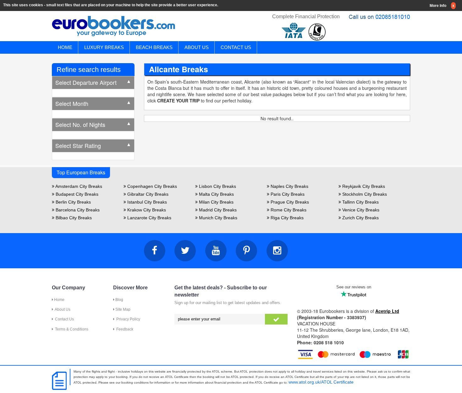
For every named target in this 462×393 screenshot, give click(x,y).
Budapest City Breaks (76, 194)
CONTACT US (236, 47)
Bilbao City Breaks (73, 217)
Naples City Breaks (288, 186)
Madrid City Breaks (217, 209)
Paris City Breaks (287, 194)
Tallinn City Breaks (360, 202)
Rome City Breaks (287, 209)
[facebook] (154, 250)
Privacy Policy (127, 319)
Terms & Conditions (70, 329)
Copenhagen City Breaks (151, 186)
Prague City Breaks (289, 202)
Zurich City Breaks (360, 217)
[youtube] (216, 250)
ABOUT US (196, 47)
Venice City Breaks (360, 209)
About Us (61, 309)
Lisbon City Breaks (217, 186)
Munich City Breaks (217, 217)
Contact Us (63, 319)
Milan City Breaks (216, 202)
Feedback (123, 329)
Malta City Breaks (216, 194)
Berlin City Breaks (72, 202)
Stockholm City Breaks (364, 194)
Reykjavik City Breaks (363, 186)
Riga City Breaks (286, 217)
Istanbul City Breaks (146, 202)
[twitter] (185, 250)
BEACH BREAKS (154, 47)
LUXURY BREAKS (104, 47)
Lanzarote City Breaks (148, 217)
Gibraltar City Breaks (147, 194)
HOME (65, 47)
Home (58, 299)
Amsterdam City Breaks (78, 186)
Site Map (122, 309)
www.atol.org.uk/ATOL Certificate (321, 382)
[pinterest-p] (246, 250)
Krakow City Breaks (146, 209)
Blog (118, 299)
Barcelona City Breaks (77, 209)
